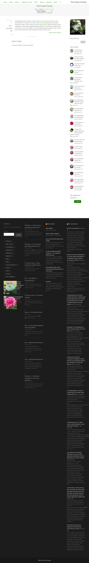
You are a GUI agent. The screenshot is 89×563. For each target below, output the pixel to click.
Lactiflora (33, 21)
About (55, 2)
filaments (54, 24)
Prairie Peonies (50, 224)
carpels (24, 26)
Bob (26, 278)
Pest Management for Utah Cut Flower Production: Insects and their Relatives (75, 392)
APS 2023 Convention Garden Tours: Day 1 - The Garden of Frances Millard (53, 253)
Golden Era (52, 21)
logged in (20, 45)
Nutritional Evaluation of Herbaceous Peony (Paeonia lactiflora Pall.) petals (74, 526)
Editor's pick (9, 244)
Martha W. (39, 21)
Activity (11, 2)
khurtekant (28, 225)
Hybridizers (9, 250)
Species (42, 2)
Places (7, 271)
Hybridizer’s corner (27, 2)
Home (5, 2)
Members (49, 2)
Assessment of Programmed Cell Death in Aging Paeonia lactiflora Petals (76, 328)
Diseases (8, 241)
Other (7, 262)
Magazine (8, 256)
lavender (43, 23)
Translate (49, 13)
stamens (45, 24)
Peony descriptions (11, 265)
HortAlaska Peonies (73, 224)
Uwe (26, 359)
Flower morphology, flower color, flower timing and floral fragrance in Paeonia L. (75, 424)
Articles (17, 2)
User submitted (10, 276)
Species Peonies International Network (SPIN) (20, 285)
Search (5, 231)
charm (33, 250)
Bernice (27, 312)
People (7, 268)
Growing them (9, 247)
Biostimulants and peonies (36, 342)
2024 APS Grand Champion (52, 233)
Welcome (48, 281)
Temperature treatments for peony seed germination (32, 378)
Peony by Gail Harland (73, 228)
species (8, 274)
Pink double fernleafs (36, 312)
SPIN (35, 2)
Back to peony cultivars (55, 32)
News (7, 259)
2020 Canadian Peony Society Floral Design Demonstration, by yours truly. (54, 269)
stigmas (42, 26)
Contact (78, 201)
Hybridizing (9, 253)
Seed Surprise (49, 228)
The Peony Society (78, 2)
